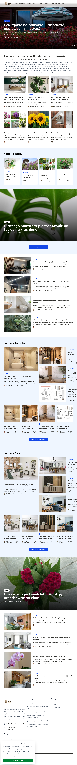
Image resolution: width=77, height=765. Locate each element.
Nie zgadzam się (18, 756)
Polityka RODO (38, 756)
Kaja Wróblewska (55, 702)
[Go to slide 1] (71, 45)
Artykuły (30, 699)
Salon (63, 3)
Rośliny (52, 3)
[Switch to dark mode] (71, 3)
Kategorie (7, 734)
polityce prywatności (23, 753)
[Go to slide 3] (74, 45)
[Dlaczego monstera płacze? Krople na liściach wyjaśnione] (38, 215)
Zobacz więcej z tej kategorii (38, 247)
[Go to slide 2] (72, 45)
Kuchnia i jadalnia (31, 3)
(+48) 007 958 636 (10, 727)
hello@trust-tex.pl (10, 729)
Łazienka (57, 3)
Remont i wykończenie (42, 3)
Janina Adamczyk (8, 37)
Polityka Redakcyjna (48, 756)
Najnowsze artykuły (20, 3)
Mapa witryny (57, 756)
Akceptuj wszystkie (18, 760)
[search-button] (68, 3)
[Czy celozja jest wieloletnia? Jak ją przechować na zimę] (38, 583)
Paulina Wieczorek (8, 601)
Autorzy (53, 699)
